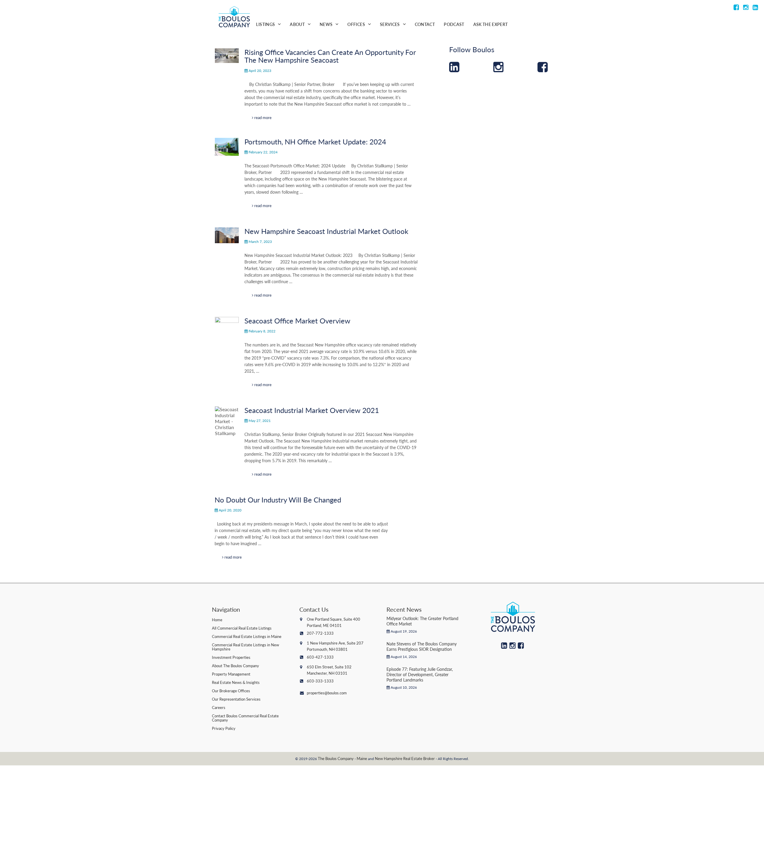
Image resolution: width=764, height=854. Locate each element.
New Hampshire (388, 758)
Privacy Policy (223, 728)
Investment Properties (231, 657)
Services (390, 24)
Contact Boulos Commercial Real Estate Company (245, 718)
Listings (265, 24)
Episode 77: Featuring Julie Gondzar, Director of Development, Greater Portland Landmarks (419, 674)
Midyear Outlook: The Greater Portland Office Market (422, 621)
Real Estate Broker (419, 758)
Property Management (231, 674)
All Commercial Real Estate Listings (242, 628)
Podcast (454, 24)
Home (217, 619)
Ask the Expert (490, 24)
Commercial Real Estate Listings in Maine (246, 636)
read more (262, 117)
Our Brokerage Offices (231, 690)
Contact (425, 24)
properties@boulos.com (327, 693)
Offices (356, 24)
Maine (362, 758)
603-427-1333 (320, 657)
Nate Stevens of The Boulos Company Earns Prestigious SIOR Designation (421, 646)
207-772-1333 (320, 633)
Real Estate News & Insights (236, 682)
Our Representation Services (236, 699)
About (297, 24)
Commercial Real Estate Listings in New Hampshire (245, 647)
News (326, 24)
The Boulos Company (336, 758)
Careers (218, 707)
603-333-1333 (320, 681)
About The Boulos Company (235, 665)
